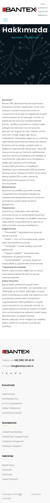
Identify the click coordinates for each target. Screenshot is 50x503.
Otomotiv (7, 474)
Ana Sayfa (17, 37)
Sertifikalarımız (10, 398)
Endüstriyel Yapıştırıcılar (15, 436)
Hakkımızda (8, 394)
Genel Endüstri (10, 479)
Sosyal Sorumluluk (12, 413)
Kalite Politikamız (11, 408)
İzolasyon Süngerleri (13, 441)
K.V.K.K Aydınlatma (12, 403)
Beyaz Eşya (8, 465)
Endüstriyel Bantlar (12, 432)
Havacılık (7, 469)
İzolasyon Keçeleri (12, 446)
